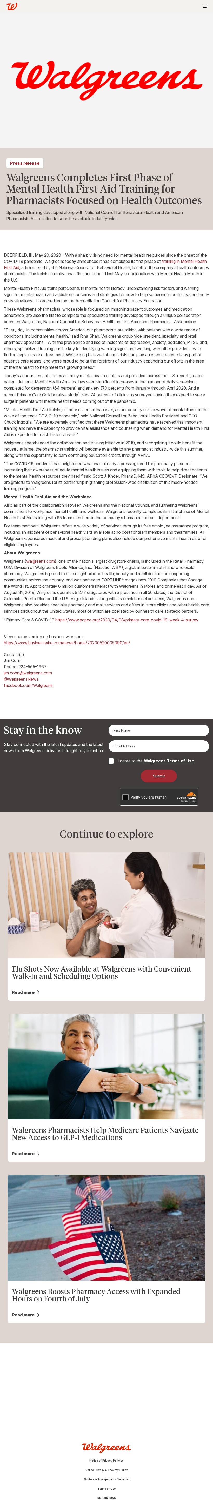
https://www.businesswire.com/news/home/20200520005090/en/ (67, 642)
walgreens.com (40, 561)
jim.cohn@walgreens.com (28, 672)
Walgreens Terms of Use (169, 761)
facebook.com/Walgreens (28, 685)
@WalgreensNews (21, 679)
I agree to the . (156, 761)
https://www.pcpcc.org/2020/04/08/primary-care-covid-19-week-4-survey (126, 619)
